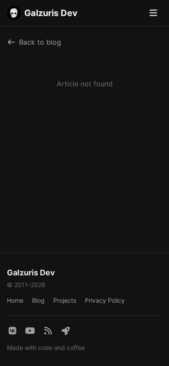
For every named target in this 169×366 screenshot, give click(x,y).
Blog (38, 300)
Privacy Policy (105, 300)
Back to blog (40, 42)
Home (15, 300)
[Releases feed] (65, 331)
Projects (64, 300)
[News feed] (47, 331)
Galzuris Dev (51, 13)
